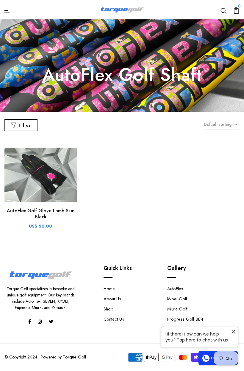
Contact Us (114, 319)
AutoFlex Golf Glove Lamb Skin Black (41, 213)
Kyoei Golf (177, 299)
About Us (112, 299)
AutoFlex (175, 288)
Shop (108, 309)
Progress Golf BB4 (185, 319)
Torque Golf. (75, 357)
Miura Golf (177, 309)
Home (109, 288)
